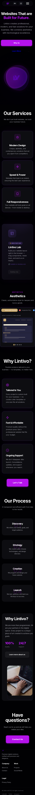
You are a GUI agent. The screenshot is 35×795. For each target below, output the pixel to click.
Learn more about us (17, 654)
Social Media (18, 770)
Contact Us (17, 739)
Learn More (16, 51)
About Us (5, 767)
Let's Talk (17, 483)
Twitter (10, 794)
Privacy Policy (6, 782)
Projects (17, 767)
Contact (4, 770)
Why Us (17, 43)
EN (15, 3)
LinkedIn (4, 794)
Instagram (17, 794)
